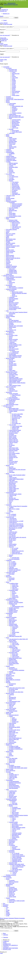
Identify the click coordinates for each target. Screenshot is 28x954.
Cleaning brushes (10, 156)
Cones (10, 530)
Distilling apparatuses (14, 607)
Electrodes (8, 199)
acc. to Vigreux (12, 515)
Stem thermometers (13, 788)
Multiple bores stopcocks (18, 551)
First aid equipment (10, 217)
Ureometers (11, 850)
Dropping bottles (13, 141)
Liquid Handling (7, 876)
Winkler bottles (12, 489)
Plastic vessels (9, 244)
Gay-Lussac (15, 846)
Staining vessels (9, 751)
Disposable (11, 104)
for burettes (14, 549)
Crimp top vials (12, 495)
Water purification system (15, 357)
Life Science (9, 677)
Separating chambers (14, 499)
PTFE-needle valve (13, 732)
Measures (11, 843)
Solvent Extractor (16, 206)
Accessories (9, 68)
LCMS (7, 915)
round (10, 700)
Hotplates (11, 323)
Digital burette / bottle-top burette (17, 900)
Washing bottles (12, 146)
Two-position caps (16, 423)
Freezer (10, 283)
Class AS (14, 809)
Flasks (7, 218)
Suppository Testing (13, 377)
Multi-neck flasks (16, 222)
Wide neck (11, 148)
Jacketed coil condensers (15, 569)
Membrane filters (13, 210)
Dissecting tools (15, 73)
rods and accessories (14, 348)
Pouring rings (12, 484)
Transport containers (17, 113)
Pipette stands (12, 891)
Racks (7, 248)
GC (7, 908)
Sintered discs (12, 635)
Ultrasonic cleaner (13, 390)
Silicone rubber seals (14, 739)
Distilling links (12, 609)
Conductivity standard (11, 160)
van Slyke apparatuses (14, 559)
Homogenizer (12, 361)
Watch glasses (12, 598)
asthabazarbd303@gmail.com (11, 4)
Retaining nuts (12, 736)
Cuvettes (8, 197)
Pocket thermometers (14, 785)
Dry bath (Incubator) (14, 320)
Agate (13, 717)
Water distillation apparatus (15, 355)
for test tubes (15, 183)
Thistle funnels (12, 797)
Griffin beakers (12, 114)
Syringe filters (12, 214)
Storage (14, 89)
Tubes (7, 789)
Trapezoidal (14, 868)
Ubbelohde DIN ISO (17, 861)
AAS (7, 907)
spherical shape (15, 632)
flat (9, 696)
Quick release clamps (14, 449)
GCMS (7, 910)
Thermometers (9, 780)
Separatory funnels (13, 625)
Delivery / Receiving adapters (16, 602)
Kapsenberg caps (16, 418)
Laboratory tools (13, 70)
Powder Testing (12, 373)
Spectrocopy (9, 392)
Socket (10, 542)
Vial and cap (9, 264)
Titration (8, 898)
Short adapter (12, 454)
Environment (9, 285)
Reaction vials (12, 498)
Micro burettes (15, 812)
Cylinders (11, 507)
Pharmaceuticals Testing (11, 372)
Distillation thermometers (15, 782)
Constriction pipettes (17, 833)
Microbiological (9, 331)
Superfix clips (15, 428)
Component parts (10, 517)
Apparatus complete (13, 601)
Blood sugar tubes (13, 804)
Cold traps (11, 567)
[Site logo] (5, 11)
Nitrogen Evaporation (17, 203)
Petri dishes (11, 574)
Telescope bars (15, 92)
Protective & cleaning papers (12, 245)
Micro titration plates (11, 239)
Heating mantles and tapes (15, 321)
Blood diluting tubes (14, 408)
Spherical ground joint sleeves (13, 258)
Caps (10, 412)
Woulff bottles (12, 491)
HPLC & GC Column (14, 508)
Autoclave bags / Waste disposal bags (15, 99)
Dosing (7, 879)
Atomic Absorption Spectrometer (14, 277)
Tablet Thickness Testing (15, 385)
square (10, 145)
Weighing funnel (13, 271)
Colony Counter (13, 340)
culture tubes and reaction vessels (17, 687)
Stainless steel (15, 586)
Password (2, 29)
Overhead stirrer (13, 365)
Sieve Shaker (12, 376)
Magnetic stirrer (12, 363)
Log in (2, 32)
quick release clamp (13, 447)
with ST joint (15, 127)
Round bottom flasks (14, 221)
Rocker (10, 366)
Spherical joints (15, 427)
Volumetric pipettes (13, 871)
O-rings (11, 443)
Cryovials (11, 178)
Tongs (13, 94)
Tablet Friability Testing (14, 381)
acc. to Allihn (12, 561)
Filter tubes (11, 622)
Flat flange (11, 434)
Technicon (14, 110)
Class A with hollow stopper (18, 865)
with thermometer (16, 849)
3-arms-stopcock (13, 522)
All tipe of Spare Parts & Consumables (18, 506)
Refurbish (5, 906)
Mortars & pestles (13, 711)
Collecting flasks (13, 641)
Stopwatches (12, 350)
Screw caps (14, 422)
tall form (11, 471)
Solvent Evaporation (17, 205)
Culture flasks (12, 140)
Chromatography (10, 152)
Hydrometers (12, 841)
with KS (11, 706)
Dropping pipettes (10, 198)
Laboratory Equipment (8, 275)
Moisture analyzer (13, 346)
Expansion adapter (13, 433)
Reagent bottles (12, 485)
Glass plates (9, 674)
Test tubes (8, 262)
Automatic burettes (16, 808)
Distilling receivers (13, 610)
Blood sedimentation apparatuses (16, 409)
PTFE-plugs (12, 734)
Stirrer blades (12, 761)
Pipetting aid (12, 894)
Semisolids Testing (13, 374)
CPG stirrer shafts (13, 758)
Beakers (8, 102)
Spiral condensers (13, 571)
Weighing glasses (13, 273)
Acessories (8, 96)
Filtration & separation (11, 201)
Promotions (5, 904)
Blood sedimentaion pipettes (18, 827)
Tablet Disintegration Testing (16, 378)
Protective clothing (10, 247)
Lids (10, 580)
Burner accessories (13, 339)
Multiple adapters (13, 612)
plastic (10, 446)
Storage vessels (9, 259)
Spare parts (8, 713)
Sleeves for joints (10, 256)
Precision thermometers (14, 786)
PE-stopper (11, 765)
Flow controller (12, 533)
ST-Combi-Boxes (10, 743)
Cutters (13, 72)
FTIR (7, 310)
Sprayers (11, 500)
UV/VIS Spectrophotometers (13, 399)
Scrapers (14, 85)
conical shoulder (13, 138)
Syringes (8, 260)
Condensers (8, 560)
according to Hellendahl (14, 747)
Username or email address (7, 26)
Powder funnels (15, 125)
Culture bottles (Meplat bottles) (16, 479)
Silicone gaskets (13, 456)
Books (10, 614)
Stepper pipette (12, 896)
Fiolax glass (12, 778)
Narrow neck (12, 144)
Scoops (13, 84)
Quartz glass (12, 172)
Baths (10, 281)
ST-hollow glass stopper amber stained (18, 767)
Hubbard (14, 847)
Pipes (10, 510)
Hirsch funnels (15, 130)
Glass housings (12, 723)
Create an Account (7, 24)
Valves (10, 556)
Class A (14, 818)
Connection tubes (13, 532)
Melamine (14, 719)
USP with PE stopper (17, 869)
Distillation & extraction (11, 599)
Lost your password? (5, 35)
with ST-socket (15, 228)
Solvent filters (12, 213)
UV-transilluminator (13, 353)
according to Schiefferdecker (15, 748)
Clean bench (12, 389)
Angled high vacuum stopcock (16, 525)
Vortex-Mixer (12, 370)
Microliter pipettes (13, 889)
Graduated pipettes (13, 822)
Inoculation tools (13, 69)
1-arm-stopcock (12, 518)
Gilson (13, 629)
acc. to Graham (12, 564)
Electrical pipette (13, 888)
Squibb (13, 633)
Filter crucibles (12, 164)
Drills (13, 75)
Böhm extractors (13, 620)
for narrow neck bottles (17, 414)
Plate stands (11, 347)
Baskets (8, 100)
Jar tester (11, 362)
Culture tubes (12, 792)
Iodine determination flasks (15, 658)
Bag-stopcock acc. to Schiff (15, 527)
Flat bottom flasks (13, 652)
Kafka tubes (12, 842)
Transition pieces (13, 462)
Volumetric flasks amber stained (16, 864)
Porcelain (11, 129)
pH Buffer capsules (10, 243)
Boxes (10, 616)
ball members (12, 529)
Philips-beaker (12, 468)
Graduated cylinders (13, 816)
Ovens (10, 328)
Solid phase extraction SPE (15, 636)
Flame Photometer (16, 395)
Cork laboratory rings (14, 431)
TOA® (13, 111)
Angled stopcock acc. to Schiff (16, 526)
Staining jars (9, 744)
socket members (13, 544)
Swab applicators (16, 91)
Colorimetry (9, 504)
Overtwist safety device (14, 729)
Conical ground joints (17, 426)
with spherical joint (16, 226)
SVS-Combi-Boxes (10, 770)
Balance (11, 336)
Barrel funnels (15, 121)
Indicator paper (9, 235)
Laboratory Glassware (8, 405)
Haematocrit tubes (13, 839)
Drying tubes (12, 793)
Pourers (11, 541)
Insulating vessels (10, 675)
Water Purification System (12, 404)
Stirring (7, 757)
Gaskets (11, 496)
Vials (10, 503)
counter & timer (12, 343)
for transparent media (17, 858)
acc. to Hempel (12, 514)
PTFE (13, 594)
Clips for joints (12, 424)
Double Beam (12, 400)
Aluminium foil (9, 98)
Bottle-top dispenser (13, 881)
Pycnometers (12, 845)
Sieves (10, 212)
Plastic (10, 118)
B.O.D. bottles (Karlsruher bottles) (17, 475)
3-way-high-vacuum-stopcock (16, 523)
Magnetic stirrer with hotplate (16, 325)
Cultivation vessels (10, 195)
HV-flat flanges (12, 538)
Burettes (11, 805)
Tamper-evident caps (14, 488)
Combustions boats (10, 159)
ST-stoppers (15, 190)
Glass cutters (15, 77)
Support (11, 460)
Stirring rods (12, 762)
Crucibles (8, 161)
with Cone (11, 464)
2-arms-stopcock (13, 519)
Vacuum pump (12, 354)
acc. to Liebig (12, 565)
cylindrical (14, 628)
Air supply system (13, 335)
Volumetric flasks (13, 862)
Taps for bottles (12, 742)
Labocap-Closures (13, 442)
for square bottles (16, 415)
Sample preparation (10, 251)
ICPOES (8, 914)
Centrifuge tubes (13, 776)
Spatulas (14, 87)
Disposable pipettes (16, 834)
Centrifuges (11, 297)
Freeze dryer (12, 282)
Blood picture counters (17, 292)
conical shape (15, 626)
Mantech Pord (12, 286)
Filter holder (12, 300)
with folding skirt (16, 194)
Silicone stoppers (16, 187)
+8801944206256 (11, 3)
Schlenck (11, 664)
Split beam (11, 403)
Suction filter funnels (17, 132)
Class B (14, 811)
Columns (8, 513)
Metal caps (14, 419)
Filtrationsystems (13, 624)
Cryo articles (9, 174)
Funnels (8, 230)
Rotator (10, 367)
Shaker (10, 369)
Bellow (7, 134)
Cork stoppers (15, 182)
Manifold (11, 301)
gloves (7, 232)
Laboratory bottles (13, 481)
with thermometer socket (18, 606)
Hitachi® (14, 107)
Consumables (6, 66)
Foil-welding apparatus (11, 229)
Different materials (13, 163)
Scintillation (15, 108)
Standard (14, 126)
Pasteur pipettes (15, 837)
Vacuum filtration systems (15, 216)
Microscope (11, 332)
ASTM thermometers (14, 781)
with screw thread (16, 649)
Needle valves (12, 540)
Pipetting (8, 885)
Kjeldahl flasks (12, 659)
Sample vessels (9, 252)
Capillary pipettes (13, 411)
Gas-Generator (9, 315)
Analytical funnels (16, 119)
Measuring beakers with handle (16, 117)
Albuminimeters (13, 800)
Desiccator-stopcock (14, 715)
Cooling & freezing (10, 279)
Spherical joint (12, 545)
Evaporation (12, 202)
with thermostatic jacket (14, 701)
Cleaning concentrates (11, 157)
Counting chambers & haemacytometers (18, 815)
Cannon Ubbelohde (16, 857)
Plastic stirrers (12, 759)
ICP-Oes (14, 396)
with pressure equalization (18, 670)
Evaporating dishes (13, 590)
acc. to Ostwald (15, 853)
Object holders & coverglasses (13, 679)
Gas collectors (12, 536)
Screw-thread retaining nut (15, 738)
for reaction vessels (13, 689)
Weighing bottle (12, 270)
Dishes (7, 582)
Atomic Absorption (13, 393)
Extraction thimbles (13, 207)
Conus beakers (12, 103)
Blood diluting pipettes (17, 824)
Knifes (13, 79)
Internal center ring (13, 439)
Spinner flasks (12, 487)
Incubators (11, 324)
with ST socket (15, 651)
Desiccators (8, 576)
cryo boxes (11, 175)
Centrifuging (9, 150)
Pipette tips (14, 296)
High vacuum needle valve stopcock (17, 537)
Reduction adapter (13, 450)
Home (1, 918)
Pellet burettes (15, 814)
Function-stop (12, 534)
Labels (7, 236)
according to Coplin (13, 746)
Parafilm (8, 241)
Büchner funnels (16, 122)
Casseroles (8, 149)
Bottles (7, 136)
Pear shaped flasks (13, 662)
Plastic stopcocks (16, 552)
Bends (13, 605)
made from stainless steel (15, 115)
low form (11, 466)
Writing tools (9, 274)
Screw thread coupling (14, 453)
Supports (11, 511)
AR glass (11, 773)
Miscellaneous (15, 123)
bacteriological (12, 683)
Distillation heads (13, 603)
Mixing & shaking (10, 358)
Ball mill (11, 359)
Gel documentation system (15, 344)
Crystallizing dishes (13, 583)
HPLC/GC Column (10, 233)
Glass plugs (11, 725)
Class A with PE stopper (17, 866)
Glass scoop (12, 268)
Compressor (12, 342)
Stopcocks (11, 546)
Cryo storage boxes (13, 176)
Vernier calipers (15, 95)
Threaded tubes (15, 557)
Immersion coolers (13, 568)
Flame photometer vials (17, 106)
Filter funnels (12, 621)
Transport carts (15, 351)
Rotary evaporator (13, 304)
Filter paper (11, 209)
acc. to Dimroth (12, 563)
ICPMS (8, 913)
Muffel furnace (12, 327)
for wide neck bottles (17, 416)
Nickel (10, 168)
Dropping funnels (13, 668)
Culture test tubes (13, 777)
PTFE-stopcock (12, 735)
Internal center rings (13, 441)
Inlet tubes (11, 795)
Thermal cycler (12, 329)
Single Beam (12, 401)
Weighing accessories (11, 267)
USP (13, 820)
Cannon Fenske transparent (18, 856)
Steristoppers (15, 193)
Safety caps (14, 420)
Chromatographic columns (15, 494)
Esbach (13, 801)
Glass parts (11, 724)
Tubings (8, 263)
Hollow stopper (12, 437)
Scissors (14, 83)
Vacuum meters (12, 309)
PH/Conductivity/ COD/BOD (16, 287)
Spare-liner (11, 740)
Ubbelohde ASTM (16, 860)
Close (1, 61)
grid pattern (11, 179)
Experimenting (9, 613)
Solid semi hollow (16, 188)
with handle (11, 133)
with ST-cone (15, 643)
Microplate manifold (14, 302)
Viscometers (12, 852)
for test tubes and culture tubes (16, 692)
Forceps (14, 76)
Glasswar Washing (10, 316)
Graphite (11, 165)
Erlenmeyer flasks (13, 220)
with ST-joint (12, 673)
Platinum (11, 169)
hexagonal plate (12, 435)
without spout (15, 588)
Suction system (12, 305)
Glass (10, 753)
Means (7, 237)
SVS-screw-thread (13, 461)
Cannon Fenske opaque (17, 854)
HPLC (10, 155)
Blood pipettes (15, 826)
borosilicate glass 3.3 (14, 774)
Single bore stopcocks (17, 553)
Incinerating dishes (13, 167)
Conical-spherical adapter (15, 430)
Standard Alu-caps (13, 457)
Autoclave (11, 388)
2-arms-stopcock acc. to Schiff (16, 521)
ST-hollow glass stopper (14, 766)
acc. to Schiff (15, 548)
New (4, 903)
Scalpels (14, 81)
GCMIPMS (11, 153)
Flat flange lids (12, 697)
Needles (14, 80)
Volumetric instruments (11, 266)
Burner (10, 338)
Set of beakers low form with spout (17, 469)
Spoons (13, 88)
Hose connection (13, 438)
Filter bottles (12, 480)
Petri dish (8, 682)
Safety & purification (11, 386)
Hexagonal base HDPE (14, 727)
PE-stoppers (12, 445)
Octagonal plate (15, 186)
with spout (14, 587)
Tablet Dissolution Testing (15, 380)
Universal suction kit (14, 306)
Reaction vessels (10, 249)
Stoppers (11, 180)
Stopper (8, 763)
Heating (8, 317)
